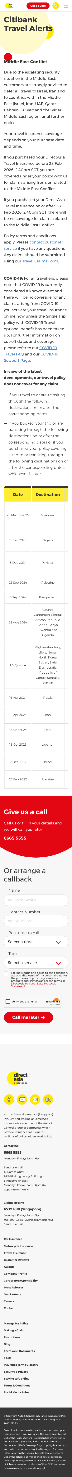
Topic (13, 953)
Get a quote (38, 5)
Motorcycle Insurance (18, 1246)
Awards (9, 1267)
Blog (7, 1344)
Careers (9, 1301)
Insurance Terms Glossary (21, 1365)
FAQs (7, 1358)
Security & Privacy (16, 1371)
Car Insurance (13, 1239)
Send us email (13, 1167)
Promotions (12, 1337)
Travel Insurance (15, 1253)
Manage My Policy (16, 1323)
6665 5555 (13, 1152)
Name (14, 890)
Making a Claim (14, 1330)
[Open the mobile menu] (66, 5)
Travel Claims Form (40, 261)
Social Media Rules (16, 1392)
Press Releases (13, 1287)
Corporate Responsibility (21, 1280)
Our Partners (12, 1294)
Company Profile (15, 1273)
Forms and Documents (19, 1351)
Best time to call (23, 932)
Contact (9, 1308)
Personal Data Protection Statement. (34, 985)
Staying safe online (16, 1378)
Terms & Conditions (17, 1385)
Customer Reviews (16, 1260)
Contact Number (24, 912)
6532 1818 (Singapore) (22, 1209)
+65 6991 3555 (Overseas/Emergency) (28, 1219)
